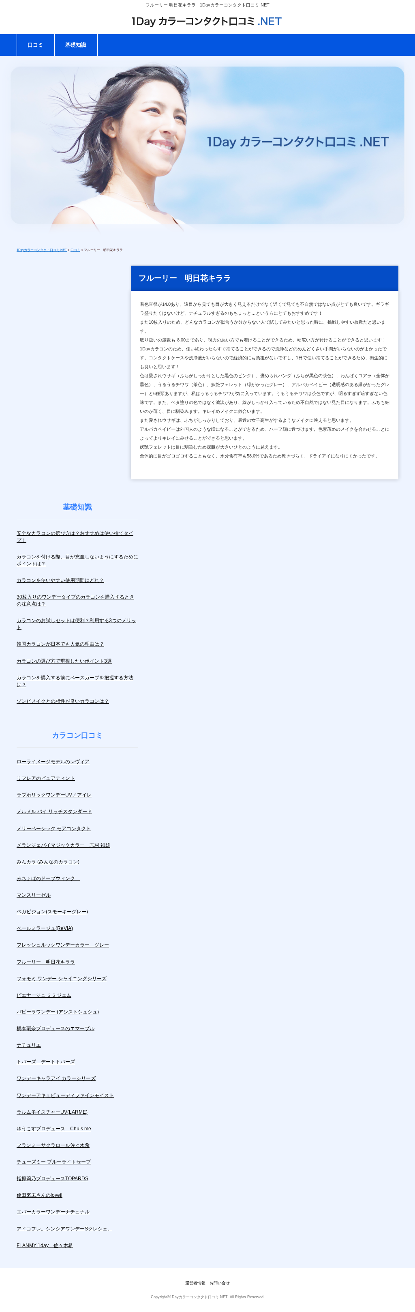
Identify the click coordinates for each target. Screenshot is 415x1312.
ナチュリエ (29, 1045)
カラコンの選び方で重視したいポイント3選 (64, 661)
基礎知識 (75, 45)
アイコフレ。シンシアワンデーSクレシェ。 (64, 1229)
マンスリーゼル (34, 895)
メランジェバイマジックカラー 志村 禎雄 (63, 845)
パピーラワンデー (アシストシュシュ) (58, 1012)
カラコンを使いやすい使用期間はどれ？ (60, 580)
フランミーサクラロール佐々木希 (53, 1145)
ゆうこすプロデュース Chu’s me (54, 1129)
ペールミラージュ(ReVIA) (45, 928)
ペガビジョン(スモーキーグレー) (52, 912)
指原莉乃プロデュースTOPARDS (52, 1178)
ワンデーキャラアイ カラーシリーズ (56, 1078)
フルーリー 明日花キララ (46, 962)
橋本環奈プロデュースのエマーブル (55, 1028)
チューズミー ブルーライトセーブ (54, 1162)
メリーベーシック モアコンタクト (54, 828)
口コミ (35, 45)
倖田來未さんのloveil (39, 1195)
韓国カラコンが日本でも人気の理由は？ (60, 644)
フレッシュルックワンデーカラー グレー (63, 945)
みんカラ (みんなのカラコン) (48, 862)
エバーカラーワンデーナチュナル (53, 1212)
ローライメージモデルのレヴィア (53, 761)
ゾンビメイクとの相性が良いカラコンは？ (63, 701)
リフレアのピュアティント (46, 778)
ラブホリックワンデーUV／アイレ (54, 795)
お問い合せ (220, 1283)
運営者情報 (195, 1283)
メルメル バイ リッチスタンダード (54, 811)
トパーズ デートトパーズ (46, 1062)
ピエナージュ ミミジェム (44, 995)
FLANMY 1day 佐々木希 (45, 1245)
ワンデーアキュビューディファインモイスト (65, 1095)
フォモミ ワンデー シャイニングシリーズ (62, 978)
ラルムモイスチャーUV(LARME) (52, 1112)
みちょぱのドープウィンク (48, 878)
